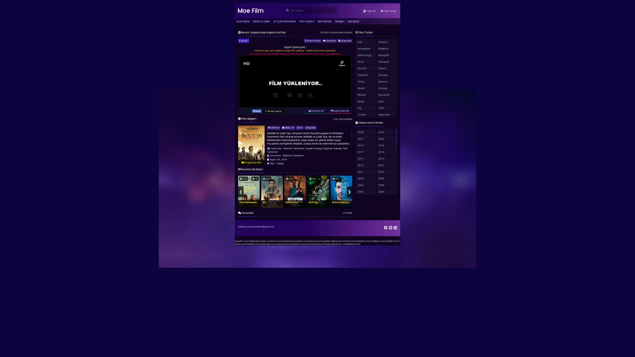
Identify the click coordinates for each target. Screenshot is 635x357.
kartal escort (241, 244)
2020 (381, 138)
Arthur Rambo (340, 202)
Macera (382, 81)
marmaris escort (298, 244)
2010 (381, 171)
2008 (381, 178)
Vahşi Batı (310, 127)
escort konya (312, 244)
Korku (361, 81)
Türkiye (280, 163)
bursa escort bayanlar (319, 241)
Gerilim (362, 68)
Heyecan (363, 75)
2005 (361, 191)
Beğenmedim (339, 110)
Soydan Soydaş (313, 148)
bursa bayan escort (299, 241)
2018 (381, 145)
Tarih (381, 108)
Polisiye (382, 88)
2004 (381, 191)
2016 (381, 152)
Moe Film (251, 11)
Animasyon (364, 48)
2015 (361, 158)
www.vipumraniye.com (260, 241)
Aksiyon (383, 41)
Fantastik (383, 61)
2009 (361, 178)
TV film (362, 114)
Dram (300, 127)
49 (264, 202)
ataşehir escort (242, 241)
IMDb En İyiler (261, 21)
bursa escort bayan (280, 241)
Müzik (361, 88)
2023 (361, 132)
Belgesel (383, 48)
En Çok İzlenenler (285, 21)
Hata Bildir (330, 40)
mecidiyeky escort (351, 244)
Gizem (382, 68)
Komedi (382, 75)
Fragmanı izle (252, 162)
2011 (361, 171)
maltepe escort (378, 241)
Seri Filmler (325, 21)
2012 (381, 165)
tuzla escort (350, 241)
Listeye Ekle (345, 40)
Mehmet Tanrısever (293, 148)
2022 (381, 132)
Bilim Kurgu (364, 55)
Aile (360, 41)
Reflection (292, 202)
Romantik (384, 94)
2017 (361, 152)
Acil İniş (313, 202)
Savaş (361, 101)
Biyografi (383, 55)
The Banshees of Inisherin (254, 202)
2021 (361, 138)
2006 (381, 185)
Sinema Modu (313, 40)
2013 (361, 165)
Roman (362, 94)
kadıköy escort (254, 244)
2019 (284, 159)
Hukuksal (353, 21)
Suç (359, 108)
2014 (381, 158)
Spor (381, 101)
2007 (361, 185)
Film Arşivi (305, 21)
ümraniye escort (269, 244)
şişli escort (337, 244)
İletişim (339, 21)
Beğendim (316, 110)
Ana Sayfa (243, 21)
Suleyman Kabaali (332, 148)
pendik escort (392, 241)
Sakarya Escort (338, 241)
